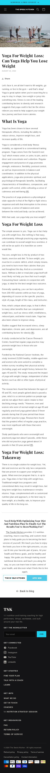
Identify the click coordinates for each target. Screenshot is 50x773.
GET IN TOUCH (10, 702)
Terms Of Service (13, 734)
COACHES (8, 707)
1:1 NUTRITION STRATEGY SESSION (20, 711)
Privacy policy (22, 752)
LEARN (7, 684)
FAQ (5, 725)
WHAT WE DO (10, 698)
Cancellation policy (11, 757)
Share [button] (7, 79)
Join (41, 634)
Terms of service (37, 752)
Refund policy (9, 752)
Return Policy (11, 729)
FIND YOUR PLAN (12, 675)
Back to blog (27, 591)
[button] (5, 9)
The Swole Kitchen (15, 532)
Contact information (29, 757)
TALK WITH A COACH (13, 680)
